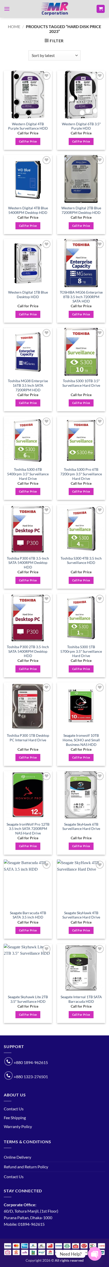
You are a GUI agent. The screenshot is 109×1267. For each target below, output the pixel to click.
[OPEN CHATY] (95, 1254)
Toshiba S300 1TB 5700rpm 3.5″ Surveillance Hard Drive (81, 651)
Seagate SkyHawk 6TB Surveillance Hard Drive (81, 826)
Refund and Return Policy (26, 1166)
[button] (7, 9)
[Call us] (8, 1061)
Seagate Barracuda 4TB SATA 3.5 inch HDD (28, 915)
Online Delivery (17, 1157)
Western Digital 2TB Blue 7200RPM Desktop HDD (81, 210)
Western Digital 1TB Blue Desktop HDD (28, 294)
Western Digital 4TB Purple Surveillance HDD (28, 126)
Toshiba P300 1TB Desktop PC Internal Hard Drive (28, 737)
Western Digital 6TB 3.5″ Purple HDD (81, 126)
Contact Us (14, 1108)
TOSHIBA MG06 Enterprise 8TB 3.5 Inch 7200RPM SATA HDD (81, 296)
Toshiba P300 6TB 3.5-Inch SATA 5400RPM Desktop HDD (28, 562)
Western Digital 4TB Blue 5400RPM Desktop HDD (28, 210)
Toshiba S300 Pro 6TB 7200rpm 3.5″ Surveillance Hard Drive (81, 473)
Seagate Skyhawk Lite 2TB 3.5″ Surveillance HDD (28, 999)
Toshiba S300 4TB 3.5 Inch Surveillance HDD (81, 560)
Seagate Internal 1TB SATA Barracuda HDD (81, 999)
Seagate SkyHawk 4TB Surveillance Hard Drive (81, 915)
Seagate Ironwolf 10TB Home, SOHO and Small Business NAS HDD (81, 739)
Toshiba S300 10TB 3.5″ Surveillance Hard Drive (81, 383)
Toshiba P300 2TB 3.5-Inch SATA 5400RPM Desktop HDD (28, 651)
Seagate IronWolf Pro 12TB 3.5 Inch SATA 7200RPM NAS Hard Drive (28, 828)
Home (14, 26)
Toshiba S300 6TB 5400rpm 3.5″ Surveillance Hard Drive (28, 473)
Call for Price (28, 141)
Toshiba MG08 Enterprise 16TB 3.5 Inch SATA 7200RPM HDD (28, 385)
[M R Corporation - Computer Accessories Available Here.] (54, 9)
